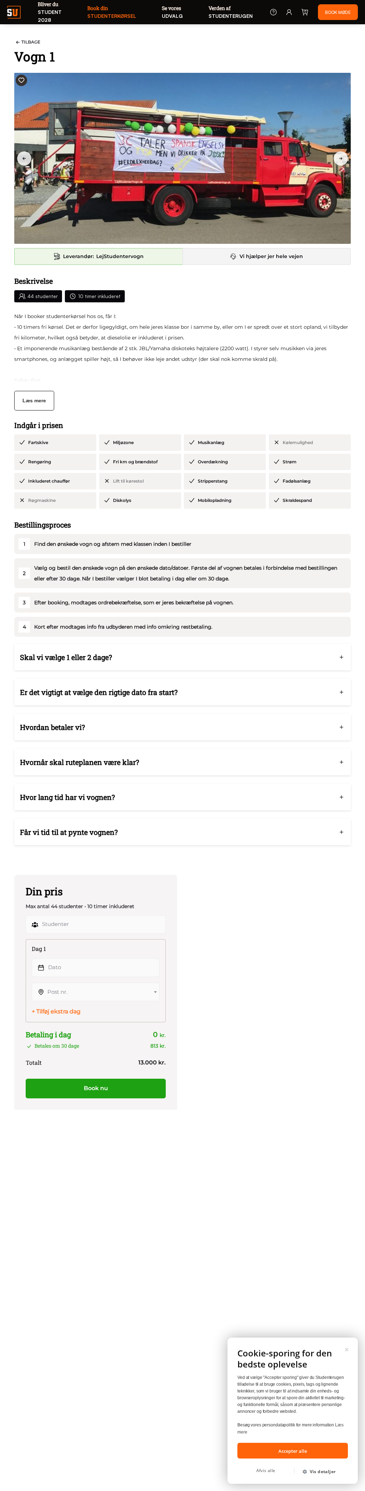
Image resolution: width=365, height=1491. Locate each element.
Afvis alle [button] (266, 1470)
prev (26, 158)
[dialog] (292, 1411)
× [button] (346, 1348)
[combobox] (95, 990)
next (343, 158)
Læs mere (34, 400)
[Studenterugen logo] (16, 13)
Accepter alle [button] (292, 1451)
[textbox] (95, 990)
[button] (322, 1471)
